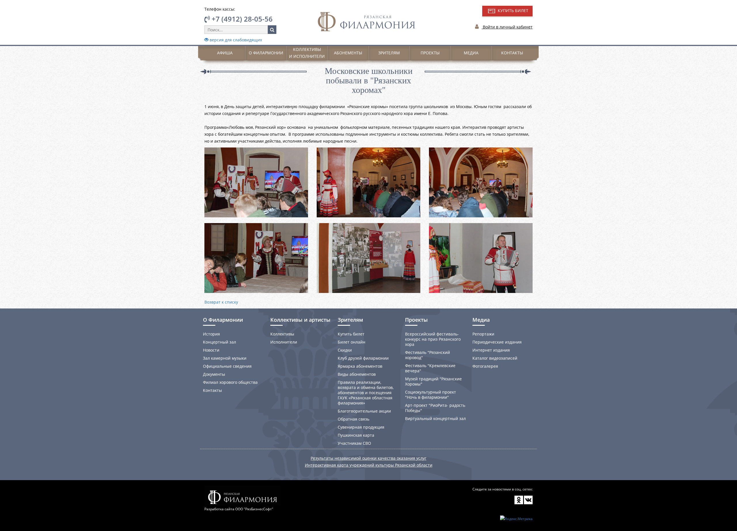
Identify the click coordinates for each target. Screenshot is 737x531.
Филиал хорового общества (230, 382)
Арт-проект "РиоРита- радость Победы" (435, 407)
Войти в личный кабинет (507, 27)
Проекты (430, 52)
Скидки (345, 350)
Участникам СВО (354, 443)
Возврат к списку (221, 302)
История (211, 334)
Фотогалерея (485, 366)
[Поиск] (272, 29)
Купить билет (351, 334)
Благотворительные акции (364, 411)
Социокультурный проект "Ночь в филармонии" (430, 394)
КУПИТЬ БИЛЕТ (512, 10)
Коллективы (282, 334)
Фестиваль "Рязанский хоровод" (427, 355)
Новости (211, 350)
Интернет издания (491, 350)
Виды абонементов (357, 374)
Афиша (225, 52)
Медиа (471, 52)
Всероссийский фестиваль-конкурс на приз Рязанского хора (433, 339)
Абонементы (348, 52)
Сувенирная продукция (361, 427)
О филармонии (266, 52)
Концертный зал (219, 342)
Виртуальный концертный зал (435, 418)
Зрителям (389, 52)
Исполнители (283, 342)
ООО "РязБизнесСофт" (254, 509)
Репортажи (483, 334)
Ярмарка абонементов (360, 366)
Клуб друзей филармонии (363, 358)
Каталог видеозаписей (494, 358)
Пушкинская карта (356, 435)
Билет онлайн (351, 342)
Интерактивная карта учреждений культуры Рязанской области (368, 465)
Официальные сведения (227, 366)
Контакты (512, 52)
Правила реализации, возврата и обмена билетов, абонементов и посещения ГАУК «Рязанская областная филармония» (366, 392)
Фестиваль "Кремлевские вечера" (430, 368)
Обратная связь (353, 419)
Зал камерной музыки (224, 358)
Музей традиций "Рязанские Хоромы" (433, 381)
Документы (214, 374)
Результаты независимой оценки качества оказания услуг (368, 458)
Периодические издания (497, 342)
